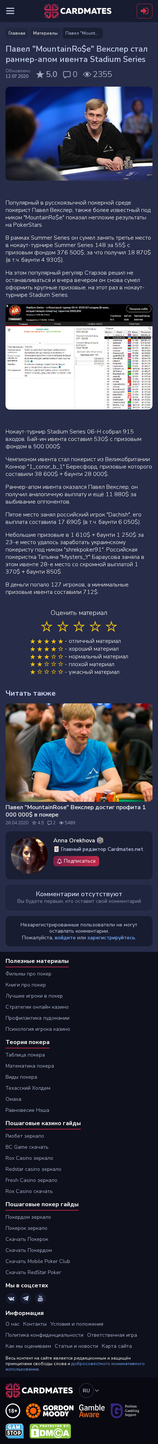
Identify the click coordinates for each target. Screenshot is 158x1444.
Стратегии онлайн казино (37, 1006)
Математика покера (30, 1065)
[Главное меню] (10, 11)
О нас (12, 1324)
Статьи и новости (76, 1346)
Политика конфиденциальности (44, 1335)
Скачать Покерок (27, 1239)
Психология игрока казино (38, 1029)
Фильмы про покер (28, 973)
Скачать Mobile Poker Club (38, 1261)
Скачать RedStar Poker (33, 1272)
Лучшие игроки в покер (34, 995)
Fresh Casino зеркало (31, 1180)
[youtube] (40, 1298)
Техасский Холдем (28, 1088)
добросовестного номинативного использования (75, 1366)
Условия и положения (76, 1324)
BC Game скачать (27, 1147)
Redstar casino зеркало (33, 1169)
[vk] (11, 1298)
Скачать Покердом (29, 1250)
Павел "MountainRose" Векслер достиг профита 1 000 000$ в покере (76, 811)
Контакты (35, 1324)
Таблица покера (25, 1054)
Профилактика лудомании (37, 1018)
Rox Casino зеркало (29, 1158)
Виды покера (21, 1077)
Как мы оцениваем (28, 1346)
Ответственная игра (112, 1335)
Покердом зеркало (28, 1217)
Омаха (13, 1099)
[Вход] (144, 11)
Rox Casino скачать (29, 1191)
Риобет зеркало (25, 1135)
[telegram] (25, 1298)
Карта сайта (117, 1346)
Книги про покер (26, 984)
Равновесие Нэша (27, 1110)
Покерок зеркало (26, 1228)
